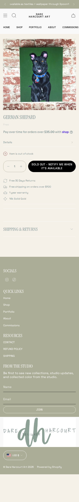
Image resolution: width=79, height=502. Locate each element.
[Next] (74, 4)
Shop (6, 304)
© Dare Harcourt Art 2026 (18, 467)
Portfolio (8, 311)
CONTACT (9, 342)
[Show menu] (5, 15)
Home (7, 298)
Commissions (11, 325)
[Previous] (5, 4)
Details (7, 142)
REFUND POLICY (12, 349)
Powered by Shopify (49, 467)
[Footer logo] (39, 432)
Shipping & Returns (20, 229)
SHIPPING (9, 356)
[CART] (73, 15)
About (7, 318)
